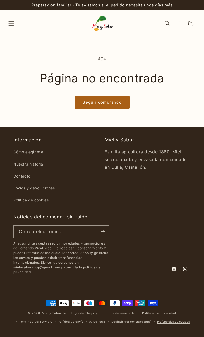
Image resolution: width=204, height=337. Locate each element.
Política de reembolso (120, 313)
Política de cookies (31, 200)
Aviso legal (97, 321)
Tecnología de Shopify (79, 313)
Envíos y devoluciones (34, 188)
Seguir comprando (102, 102)
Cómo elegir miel (29, 152)
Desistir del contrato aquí (131, 321)
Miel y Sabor (51, 313)
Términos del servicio (36, 321)
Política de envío (71, 321)
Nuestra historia (28, 164)
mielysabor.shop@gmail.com (36, 267)
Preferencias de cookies (173, 321)
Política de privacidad (159, 313)
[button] (11, 23)
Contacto (22, 176)
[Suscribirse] (103, 231)
